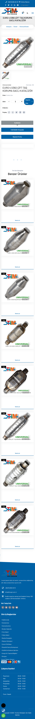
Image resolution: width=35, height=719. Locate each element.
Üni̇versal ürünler (24, 26)
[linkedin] (14, 5)
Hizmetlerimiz (6, 626)
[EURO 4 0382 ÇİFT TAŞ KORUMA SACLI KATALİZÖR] (17, 68)
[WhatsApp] (3, 715)
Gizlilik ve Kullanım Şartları (10, 650)
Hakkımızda (5, 620)
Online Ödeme (25, 2)
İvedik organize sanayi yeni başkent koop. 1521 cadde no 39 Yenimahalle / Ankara (19, 597)
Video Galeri (5, 635)
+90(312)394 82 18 (13, 2)
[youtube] (18, 5)
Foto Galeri (5, 632)
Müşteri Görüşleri (7, 641)
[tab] (5, 75)
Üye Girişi (25, 5)
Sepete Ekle (27, 101)
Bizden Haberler (7, 629)
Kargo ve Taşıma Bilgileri (9, 653)
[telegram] (9, 5)
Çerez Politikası (6, 644)
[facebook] (5, 5)
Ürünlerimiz (5, 623)
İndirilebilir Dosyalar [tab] (17, 130)
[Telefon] (3, 710)
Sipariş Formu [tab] (17, 137)
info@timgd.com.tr (11, 592)
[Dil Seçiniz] (3, 705)
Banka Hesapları (7, 638)
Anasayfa (8, 26)
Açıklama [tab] (17, 123)
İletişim (4, 656)
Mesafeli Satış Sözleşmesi (10, 647)
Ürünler (16, 26)
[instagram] (11, 5)
